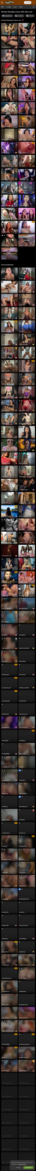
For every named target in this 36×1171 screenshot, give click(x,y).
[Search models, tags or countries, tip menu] (33, 7)
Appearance (8, 16)
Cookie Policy (22, 1164)
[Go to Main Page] (11, 2)
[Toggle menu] (2, 2)
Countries (20, 16)
